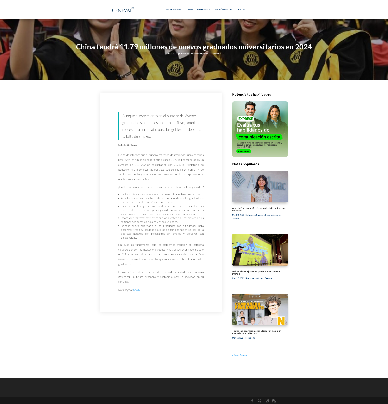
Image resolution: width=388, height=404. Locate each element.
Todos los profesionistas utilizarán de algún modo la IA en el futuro (256, 332)
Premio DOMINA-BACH (199, 9)
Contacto (242, 9)
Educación (184, 53)
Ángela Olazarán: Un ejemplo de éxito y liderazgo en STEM (259, 209)
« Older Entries (239, 355)
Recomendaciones (255, 278)
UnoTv (136, 290)
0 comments (215, 53)
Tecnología (250, 337)
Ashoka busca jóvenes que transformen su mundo (256, 272)
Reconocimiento (273, 215)
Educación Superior (199, 53)
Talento (235, 218)
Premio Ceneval (174, 9)
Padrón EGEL (222, 9)
